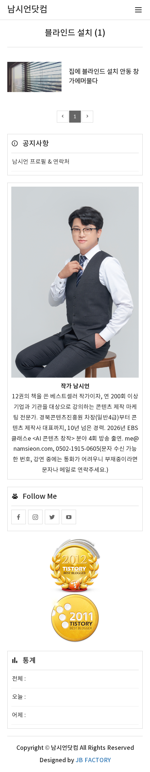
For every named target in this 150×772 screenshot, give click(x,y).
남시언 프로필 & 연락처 (41, 162)
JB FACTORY (93, 760)
